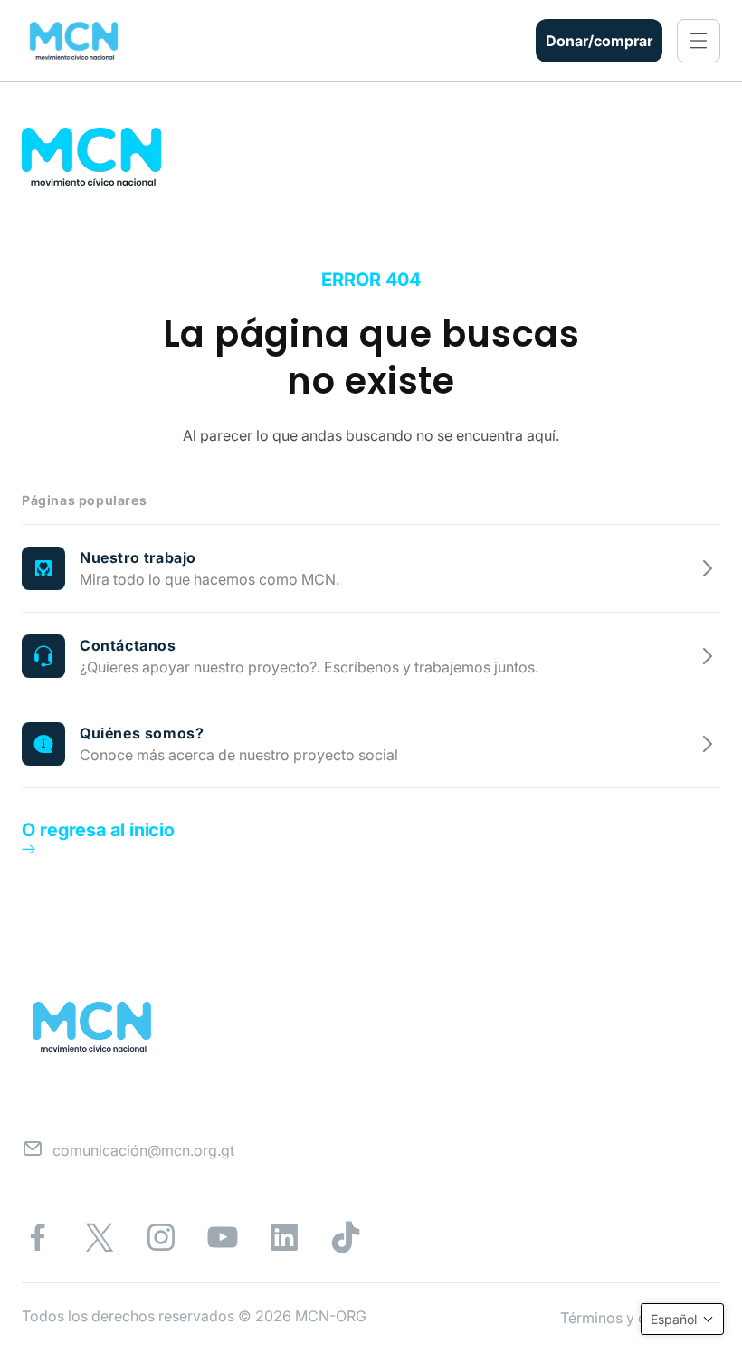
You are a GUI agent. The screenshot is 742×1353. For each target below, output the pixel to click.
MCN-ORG (330, 1316)
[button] (698, 40)
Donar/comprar (599, 41)
